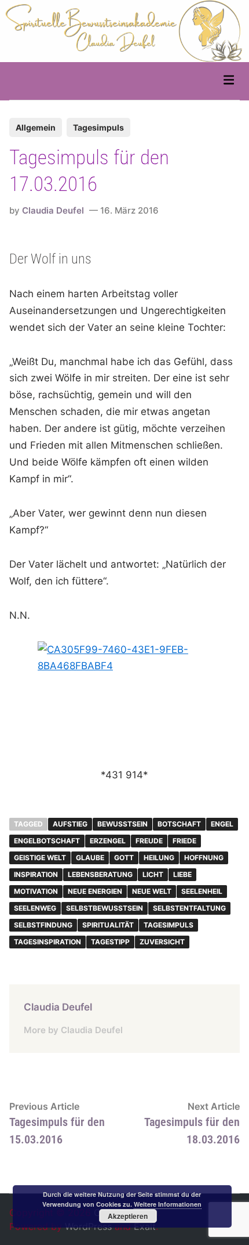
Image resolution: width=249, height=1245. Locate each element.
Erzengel (108, 840)
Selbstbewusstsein (104, 908)
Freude (149, 840)
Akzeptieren (128, 1216)
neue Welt (151, 891)
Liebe (182, 874)
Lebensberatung (100, 874)
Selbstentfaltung (189, 908)
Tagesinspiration (47, 941)
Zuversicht (162, 941)
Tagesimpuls (98, 127)
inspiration (36, 874)
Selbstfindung (43, 925)
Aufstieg (70, 824)
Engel (222, 824)
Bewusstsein (122, 824)
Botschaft (179, 824)
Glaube (90, 857)
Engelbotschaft (47, 840)
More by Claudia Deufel (73, 1029)
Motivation (36, 891)
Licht (152, 874)
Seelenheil (201, 891)
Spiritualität (108, 925)
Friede (184, 840)
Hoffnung (204, 857)
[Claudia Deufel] (124, 30)
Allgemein (36, 127)
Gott (124, 857)
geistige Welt (40, 857)
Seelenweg (35, 908)
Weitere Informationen (168, 1204)
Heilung (159, 857)
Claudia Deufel (53, 210)
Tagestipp (110, 941)
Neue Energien (95, 891)
